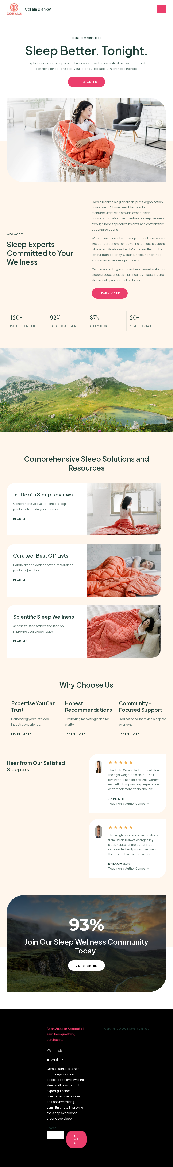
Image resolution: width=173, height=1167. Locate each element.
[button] (86, 965)
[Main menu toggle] (161, 9)
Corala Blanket (38, 9)
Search (51, 1128)
